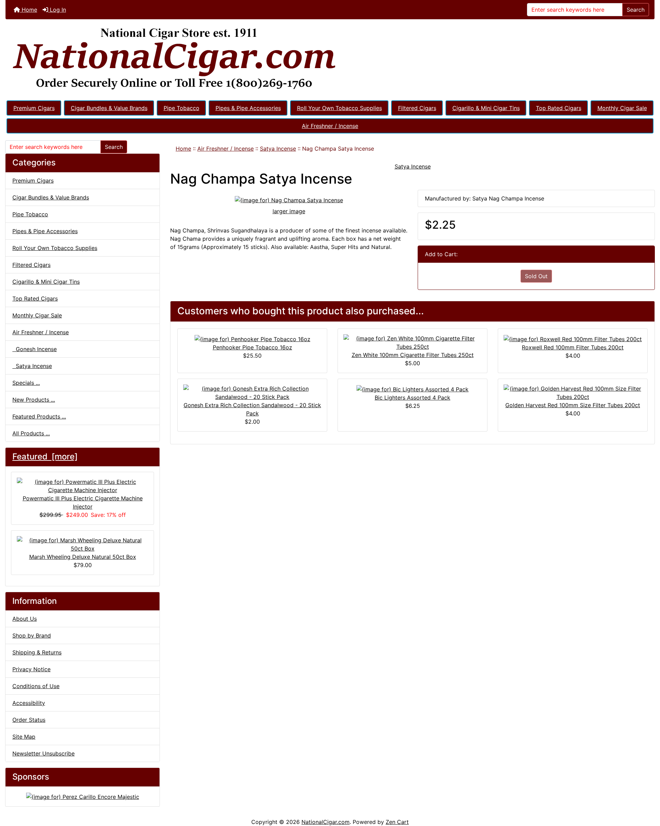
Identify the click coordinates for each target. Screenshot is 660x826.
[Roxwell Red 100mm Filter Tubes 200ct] (573, 338)
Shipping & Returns (37, 652)
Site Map (23, 736)
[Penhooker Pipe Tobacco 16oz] (252, 338)
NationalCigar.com (325, 821)
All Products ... (31, 433)
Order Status (28, 719)
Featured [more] (45, 456)
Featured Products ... (39, 416)
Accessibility (28, 702)
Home (28, 9)
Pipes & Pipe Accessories (248, 108)
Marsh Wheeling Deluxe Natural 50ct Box (82, 556)
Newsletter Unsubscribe (43, 753)
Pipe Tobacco (181, 108)
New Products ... (33, 399)
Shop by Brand (31, 635)
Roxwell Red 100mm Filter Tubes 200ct (573, 347)
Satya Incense (278, 148)
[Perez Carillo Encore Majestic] (82, 796)
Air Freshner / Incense (330, 125)
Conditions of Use (35, 686)
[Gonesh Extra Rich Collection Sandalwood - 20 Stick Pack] (252, 392)
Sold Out (536, 276)
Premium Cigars (34, 108)
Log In (57, 9)
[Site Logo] (330, 59)
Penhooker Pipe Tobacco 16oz (252, 347)
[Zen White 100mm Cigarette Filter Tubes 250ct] (412, 341)
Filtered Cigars (417, 108)
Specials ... (26, 382)
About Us (24, 618)
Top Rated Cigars (558, 108)
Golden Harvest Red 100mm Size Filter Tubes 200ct (572, 405)
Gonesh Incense (34, 349)
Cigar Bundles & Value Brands (109, 108)
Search (636, 9)
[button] (647, 791)
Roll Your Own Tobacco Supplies (339, 108)
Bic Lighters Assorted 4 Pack (412, 397)
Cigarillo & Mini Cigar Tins (486, 108)
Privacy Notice (31, 669)
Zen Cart (397, 821)
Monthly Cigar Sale (622, 108)
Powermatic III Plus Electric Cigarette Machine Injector (83, 502)
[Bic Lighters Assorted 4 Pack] (412, 388)
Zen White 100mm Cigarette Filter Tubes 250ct (413, 354)
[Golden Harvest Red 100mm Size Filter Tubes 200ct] (573, 392)
